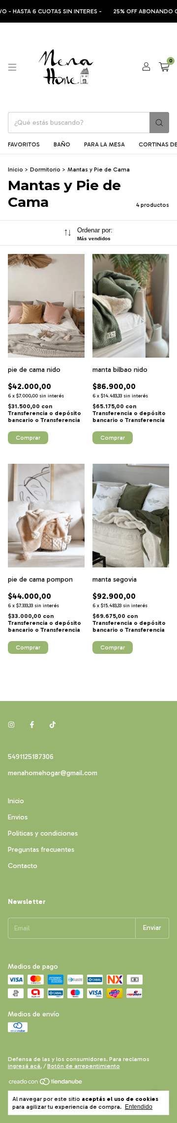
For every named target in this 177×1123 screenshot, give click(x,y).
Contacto (22, 866)
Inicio (15, 169)
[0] (164, 67)
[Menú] (12, 67)
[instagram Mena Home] (11, 725)
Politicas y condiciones (43, 833)
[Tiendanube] (46, 1083)
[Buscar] (159, 122)
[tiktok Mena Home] (52, 725)
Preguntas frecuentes (41, 849)
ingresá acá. (25, 1066)
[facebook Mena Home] (32, 725)
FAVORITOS (24, 144)
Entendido (138, 1106)
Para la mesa (104, 144)
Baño (62, 144)
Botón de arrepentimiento (83, 1066)
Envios (18, 817)
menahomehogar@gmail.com (52, 773)
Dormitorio (45, 169)
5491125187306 (31, 757)
